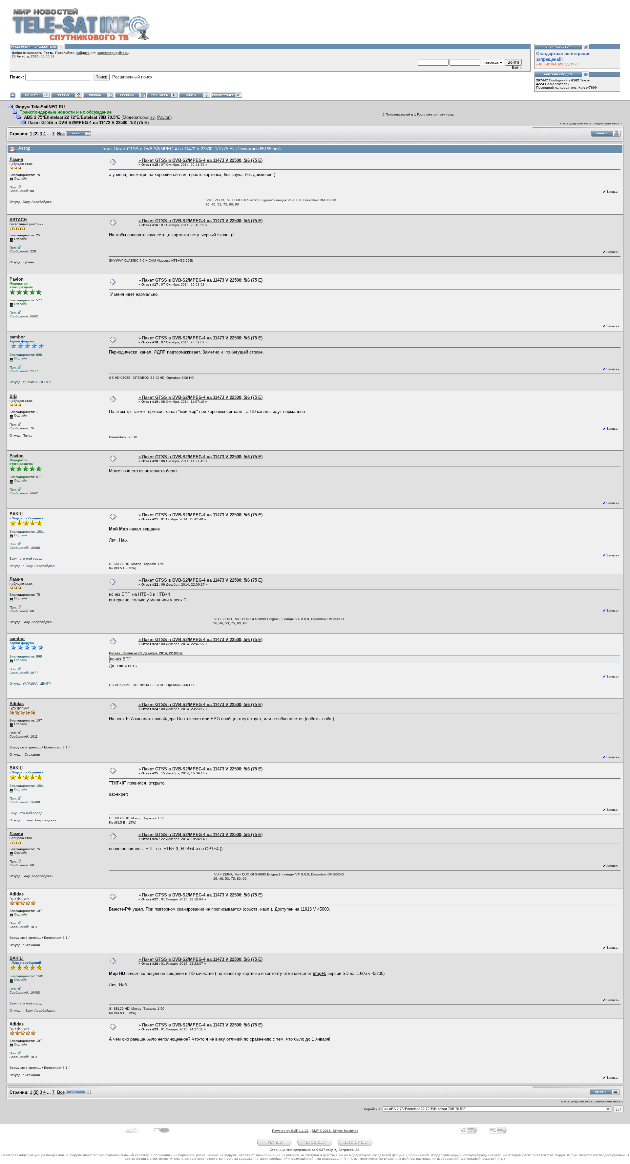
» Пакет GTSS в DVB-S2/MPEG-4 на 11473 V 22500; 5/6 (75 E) (200, 160)
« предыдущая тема (576, 123)
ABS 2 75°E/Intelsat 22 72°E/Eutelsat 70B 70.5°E (72, 117)
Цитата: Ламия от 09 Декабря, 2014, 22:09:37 (146, 653)
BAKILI (17, 513)
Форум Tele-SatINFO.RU (40, 106)
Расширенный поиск (132, 77)
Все (61, 133)
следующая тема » (607, 123)
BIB (13, 396)
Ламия (16, 159)
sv (152, 117)
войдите (83, 52)
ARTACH (18, 219)
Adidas (17, 703)
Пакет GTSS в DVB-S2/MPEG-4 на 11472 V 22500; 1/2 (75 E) (88, 122)
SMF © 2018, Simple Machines (335, 1130)
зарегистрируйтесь (112, 52)
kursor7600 (587, 87)
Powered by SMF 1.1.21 (290, 1130)
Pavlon (163, 117)
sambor (17, 336)
